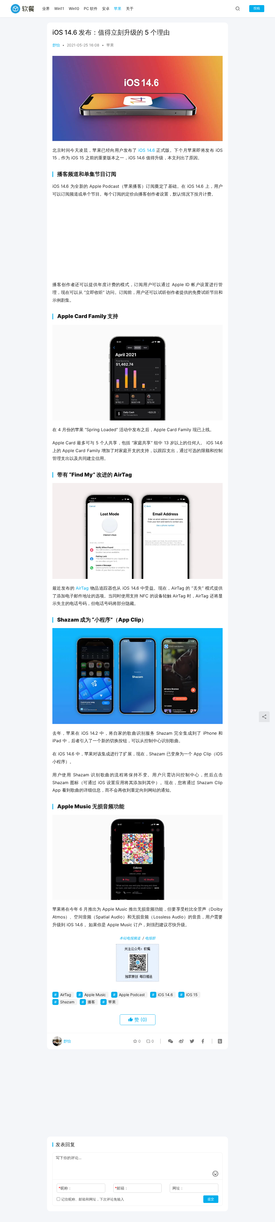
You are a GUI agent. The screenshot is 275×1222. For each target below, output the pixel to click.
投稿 (257, 8)
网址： (178, 1188)
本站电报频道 (130, 938)
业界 (46, 8)
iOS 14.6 (146, 150)
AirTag (82, 588)
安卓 (106, 8)
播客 (91, 1002)
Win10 (74, 8)
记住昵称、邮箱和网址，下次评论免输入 (92, 1199)
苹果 (117, 8)
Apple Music (95, 994)
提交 (211, 1199)
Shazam (67, 1002)
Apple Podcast (132, 994)
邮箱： (121, 1188)
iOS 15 (192, 994)
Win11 (59, 8)
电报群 (150, 938)
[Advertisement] (137, 241)
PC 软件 (90, 8)
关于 (129, 8)
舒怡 (56, 45)
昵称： (65, 1188)
